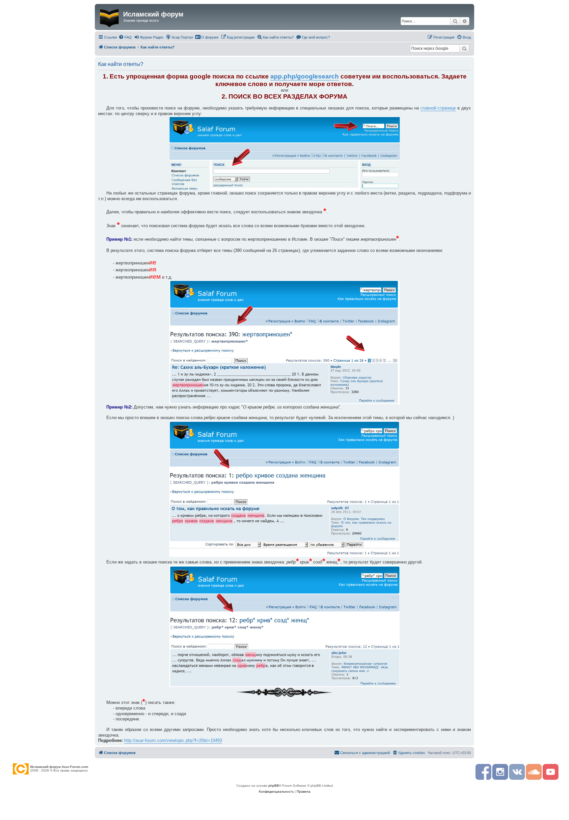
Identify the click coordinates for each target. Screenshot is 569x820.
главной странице (438, 108)
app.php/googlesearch (304, 76)
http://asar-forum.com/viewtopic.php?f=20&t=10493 (173, 740)
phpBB (273, 785)
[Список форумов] (109, 17)
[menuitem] (125, 37)
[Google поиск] (464, 48)
